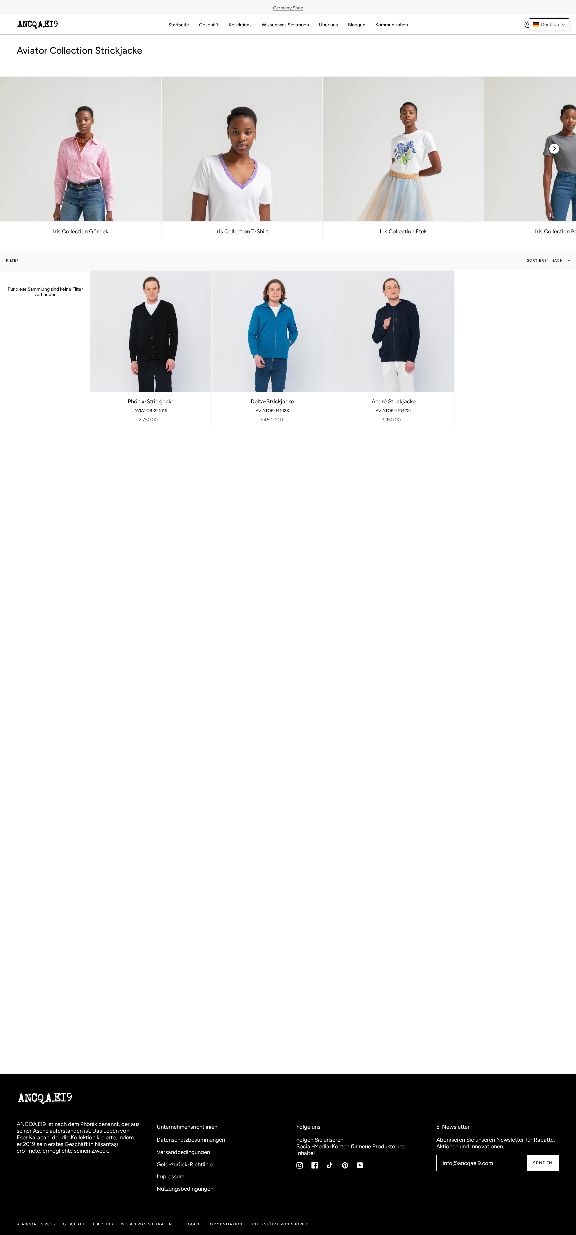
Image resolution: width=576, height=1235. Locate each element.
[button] (549, 24)
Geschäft (74, 1224)
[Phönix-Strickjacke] (150, 331)
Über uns (103, 1224)
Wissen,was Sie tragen (146, 1224)
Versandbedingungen (183, 1152)
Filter (12, 260)
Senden (543, 1162)
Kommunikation (225, 1224)
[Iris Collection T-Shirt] (242, 149)
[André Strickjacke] (393, 331)
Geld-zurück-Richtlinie (185, 1164)
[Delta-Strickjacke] (272, 331)
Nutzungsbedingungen (185, 1188)
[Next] (554, 149)
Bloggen (190, 1224)
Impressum (170, 1176)
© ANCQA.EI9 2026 (36, 1224)
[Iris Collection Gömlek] (80, 149)
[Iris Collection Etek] (403, 149)
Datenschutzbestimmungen (191, 1139)
